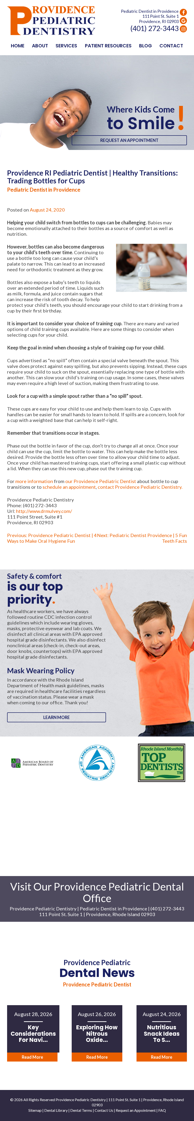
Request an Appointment (129, 140)
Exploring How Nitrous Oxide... (97, 1033)
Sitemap (35, 1110)
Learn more (56, 717)
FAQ (162, 1110)
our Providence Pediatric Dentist (100, 481)
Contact (171, 45)
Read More (32, 1057)
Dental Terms (81, 1110)
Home (17, 45)
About (40, 45)
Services (66, 45)
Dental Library (56, 1110)
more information (34, 481)
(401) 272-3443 (154, 28)
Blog (145, 45)
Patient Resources (108, 45)
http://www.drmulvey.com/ (44, 511)
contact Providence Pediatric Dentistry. (140, 487)
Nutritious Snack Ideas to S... (162, 1033)
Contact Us (104, 1110)
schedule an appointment (69, 487)
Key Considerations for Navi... (33, 1033)
